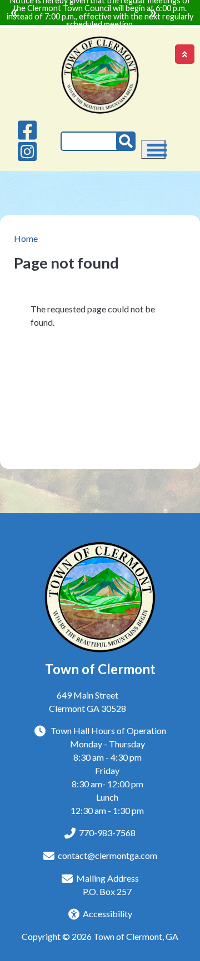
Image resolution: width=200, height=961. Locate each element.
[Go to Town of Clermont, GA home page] (100, 42)
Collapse (184, 54)
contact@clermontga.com (107, 855)
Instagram (27, 152)
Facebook (27, 130)
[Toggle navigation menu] (153, 149)
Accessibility (107, 913)
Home (26, 238)
